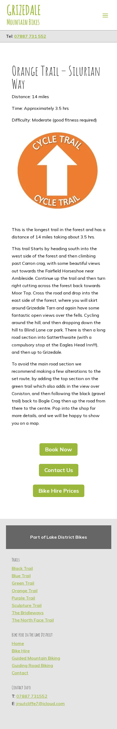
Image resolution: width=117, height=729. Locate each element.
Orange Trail (25, 590)
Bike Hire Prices (58, 490)
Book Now (58, 449)
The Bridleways (28, 612)
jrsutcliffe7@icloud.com (40, 703)
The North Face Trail (33, 620)
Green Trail (23, 583)
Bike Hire (21, 650)
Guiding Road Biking (32, 665)
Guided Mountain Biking (36, 658)
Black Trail (22, 568)
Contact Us (58, 470)
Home (18, 643)
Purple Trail (23, 598)
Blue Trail (21, 575)
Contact (20, 672)
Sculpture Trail (27, 605)
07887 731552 (31, 696)
